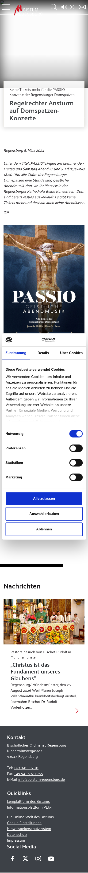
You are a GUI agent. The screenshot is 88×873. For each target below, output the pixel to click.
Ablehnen (44, 529)
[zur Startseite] (28, 10)
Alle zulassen (44, 498)
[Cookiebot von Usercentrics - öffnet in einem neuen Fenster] (62, 340)
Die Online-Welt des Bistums (30, 817)
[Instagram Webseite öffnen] (38, 858)
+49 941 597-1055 (28, 773)
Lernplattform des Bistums (28, 801)
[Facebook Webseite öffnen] (12, 858)
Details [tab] (43, 353)
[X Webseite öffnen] (25, 858)
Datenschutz (17, 834)
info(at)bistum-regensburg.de (41, 779)
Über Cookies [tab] (71, 353)
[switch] (76, 448)
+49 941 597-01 (26, 767)
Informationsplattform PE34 (29, 807)
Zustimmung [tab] (15, 353)
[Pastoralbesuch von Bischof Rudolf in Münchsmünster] (44, 621)
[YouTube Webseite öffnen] (51, 858)
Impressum (16, 840)
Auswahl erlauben (44, 514)
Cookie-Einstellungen (24, 822)
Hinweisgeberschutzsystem (29, 828)
